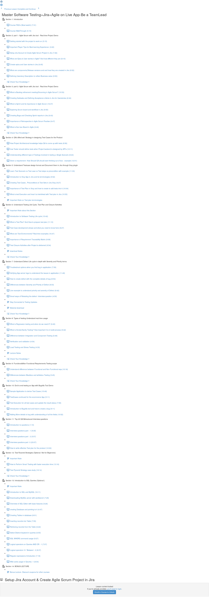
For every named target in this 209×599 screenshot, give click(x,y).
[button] (1, 2)
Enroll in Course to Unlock (104, 592)
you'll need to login (114, 589)
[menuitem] (1, 5)
